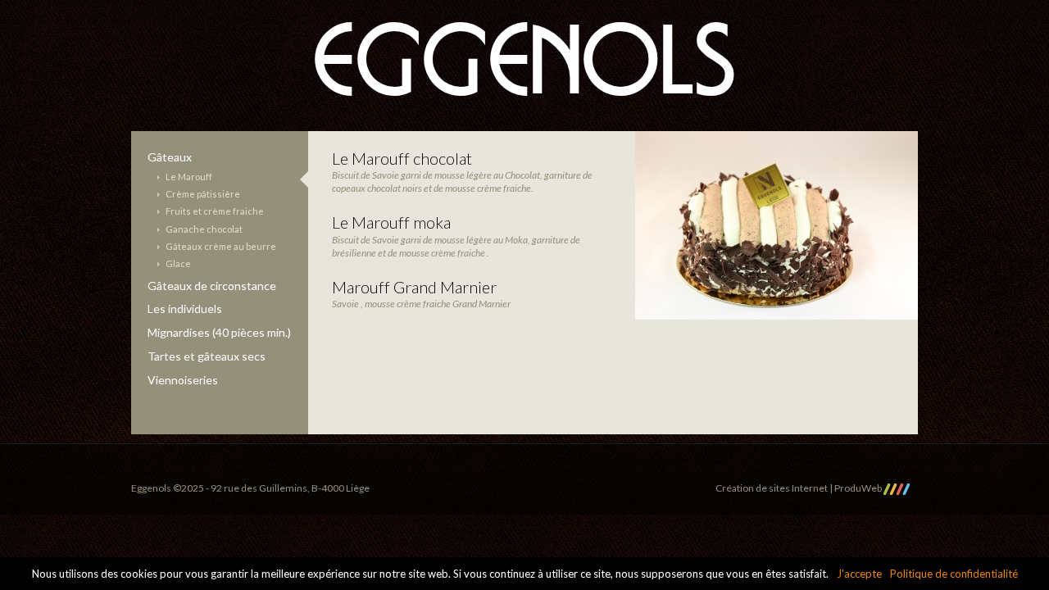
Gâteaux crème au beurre (221, 246)
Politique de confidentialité (954, 573)
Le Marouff (189, 176)
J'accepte (859, 573)
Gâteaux (170, 157)
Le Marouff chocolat (402, 158)
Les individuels (185, 308)
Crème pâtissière (203, 193)
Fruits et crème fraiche (215, 211)
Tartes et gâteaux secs (207, 356)
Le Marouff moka (391, 222)
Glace (178, 263)
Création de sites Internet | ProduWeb (799, 488)
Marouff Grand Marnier (414, 287)
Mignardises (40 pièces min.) (219, 332)
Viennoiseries (183, 380)
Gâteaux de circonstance (212, 286)
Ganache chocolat (204, 229)
